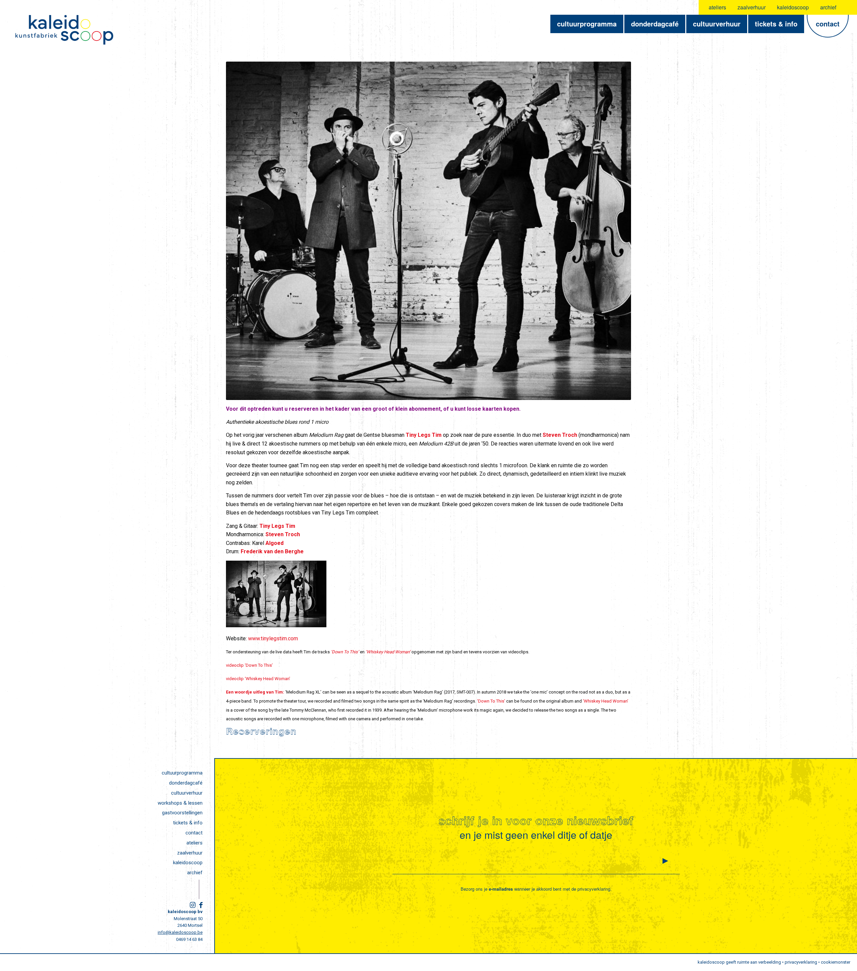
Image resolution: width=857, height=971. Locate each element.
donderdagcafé (186, 783)
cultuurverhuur (187, 793)
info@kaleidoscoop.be (180, 932)
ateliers (717, 7)
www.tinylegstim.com (273, 638)
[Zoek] (848, 7)
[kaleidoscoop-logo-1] (64, 30)
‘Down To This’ (491, 701)
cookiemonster (835, 962)
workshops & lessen (180, 803)
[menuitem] (717, 7)
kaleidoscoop (793, 7)
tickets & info (188, 823)
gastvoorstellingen (182, 813)
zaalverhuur (751, 7)
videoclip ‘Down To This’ (249, 665)
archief (828, 7)
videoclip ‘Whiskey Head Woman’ (258, 678)
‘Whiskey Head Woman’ (388, 651)
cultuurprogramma (182, 773)
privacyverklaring (593, 889)
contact (194, 833)
